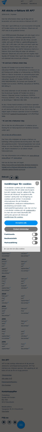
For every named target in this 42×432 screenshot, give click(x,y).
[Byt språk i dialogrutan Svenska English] (37, 183)
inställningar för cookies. (13, 217)
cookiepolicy (30, 210)
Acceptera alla (21, 223)
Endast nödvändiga (21, 229)
